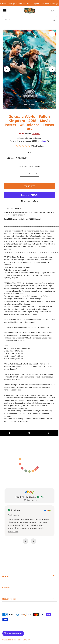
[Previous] (7, 69)
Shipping (20, 138)
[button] (13, 531)
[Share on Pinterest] (48, 433)
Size (29, 153)
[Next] (52, 69)
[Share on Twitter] (29, 433)
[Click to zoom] (52, 34)
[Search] (53, 19)
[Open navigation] (4, 10)
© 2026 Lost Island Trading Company (16, 640)
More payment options (29, 201)
